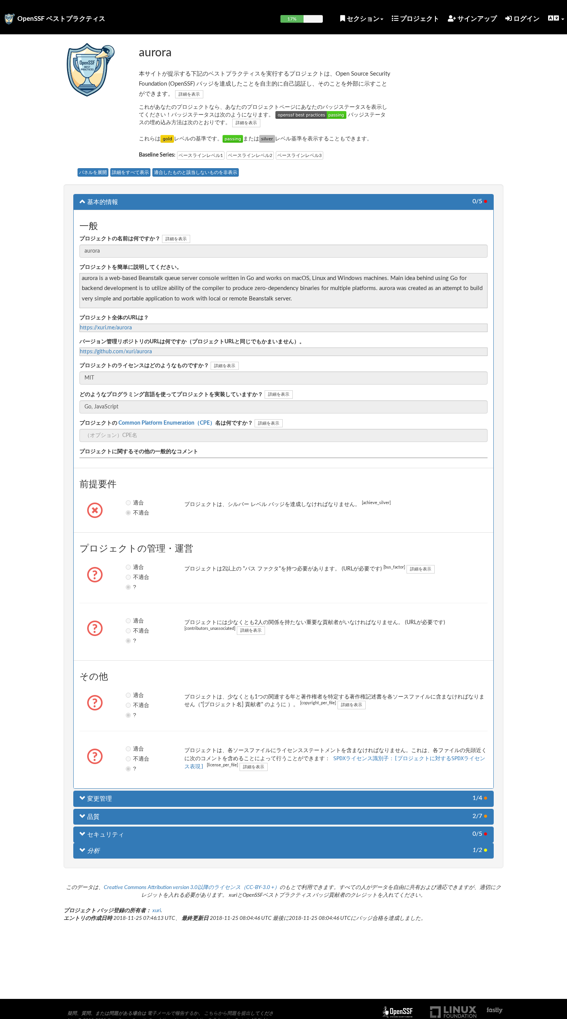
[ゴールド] (167, 139)
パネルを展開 (93, 172)
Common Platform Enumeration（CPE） (166, 423)
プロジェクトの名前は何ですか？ (119, 238)
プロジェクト (418, 18)
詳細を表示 (189, 94)
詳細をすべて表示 (130, 172)
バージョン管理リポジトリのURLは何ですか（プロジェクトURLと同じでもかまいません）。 (192, 341)
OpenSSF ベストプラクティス (61, 18)
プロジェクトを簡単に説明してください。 (130, 267)
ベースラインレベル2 (250, 155)
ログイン (526, 18)
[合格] (233, 139)
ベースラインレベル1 (201, 155)
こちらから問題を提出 (227, 1013)
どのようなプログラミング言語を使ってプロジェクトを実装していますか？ (171, 394)
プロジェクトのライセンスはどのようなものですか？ (144, 365)
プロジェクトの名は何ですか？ (166, 423)
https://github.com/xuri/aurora (116, 351)
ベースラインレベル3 (299, 155)
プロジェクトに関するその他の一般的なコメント (138, 451)
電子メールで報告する (170, 1013)
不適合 (138, 513)
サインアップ (476, 18)
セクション (362, 18)
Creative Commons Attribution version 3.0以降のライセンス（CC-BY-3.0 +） (192, 887)
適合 (138, 502)
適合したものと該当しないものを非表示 (195, 172)
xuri (156, 910)
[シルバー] (267, 139)
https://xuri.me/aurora (106, 328)
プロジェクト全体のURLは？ (114, 318)
